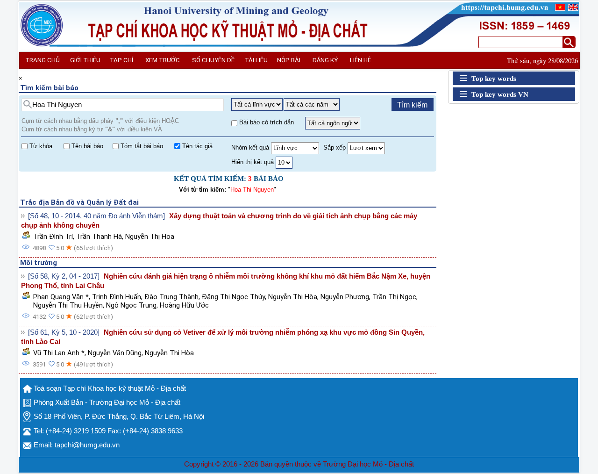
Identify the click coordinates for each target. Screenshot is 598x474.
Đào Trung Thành (171, 297)
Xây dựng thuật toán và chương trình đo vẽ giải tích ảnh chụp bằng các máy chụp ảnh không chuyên (219, 220)
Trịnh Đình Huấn (116, 297)
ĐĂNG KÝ (325, 60)
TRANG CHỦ (42, 60)
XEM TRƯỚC (162, 60)
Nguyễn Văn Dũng (115, 353)
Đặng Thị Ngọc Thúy (233, 297)
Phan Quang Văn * (61, 297)
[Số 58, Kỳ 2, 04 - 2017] (64, 276)
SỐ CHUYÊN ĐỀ (213, 60)
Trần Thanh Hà (99, 236)
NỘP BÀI (288, 60)
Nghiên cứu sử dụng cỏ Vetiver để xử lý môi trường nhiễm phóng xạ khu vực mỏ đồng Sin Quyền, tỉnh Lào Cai (223, 337)
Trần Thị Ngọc (394, 297)
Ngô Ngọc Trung (131, 305)
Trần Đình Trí (53, 236)
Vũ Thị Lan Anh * (59, 353)
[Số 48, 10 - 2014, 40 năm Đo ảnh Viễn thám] (96, 216)
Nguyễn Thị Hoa (149, 236)
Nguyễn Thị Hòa (292, 297)
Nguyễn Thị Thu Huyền (68, 305)
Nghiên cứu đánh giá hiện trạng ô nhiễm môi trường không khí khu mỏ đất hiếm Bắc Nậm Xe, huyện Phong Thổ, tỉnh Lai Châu (225, 281)
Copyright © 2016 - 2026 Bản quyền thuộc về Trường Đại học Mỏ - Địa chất (299, 464)
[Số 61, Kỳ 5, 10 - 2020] (64, 332)
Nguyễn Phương (344, 297)
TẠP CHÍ (121, 60)
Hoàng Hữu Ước (184, 305)
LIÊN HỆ (360, 60)
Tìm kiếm (412, 105)
